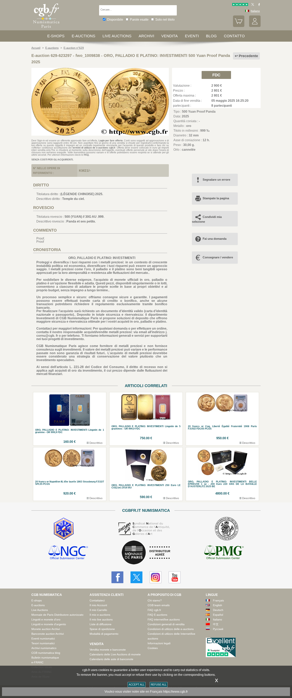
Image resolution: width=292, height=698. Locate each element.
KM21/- (85, 171)
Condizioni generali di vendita (166, 624)
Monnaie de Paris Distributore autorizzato (57, 614)
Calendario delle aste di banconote (111, 659)
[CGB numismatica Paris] (46, 28)
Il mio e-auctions (100, 614)
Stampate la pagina (216, 198)
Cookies (153, 648)
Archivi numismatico (43, 648)
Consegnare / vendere (218, 257)
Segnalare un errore (216, 179)
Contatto (234, 36)
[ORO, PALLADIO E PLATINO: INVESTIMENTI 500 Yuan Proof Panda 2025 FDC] (100, 134)
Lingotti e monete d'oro (45, 619)
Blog (211, 36)
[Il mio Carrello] (239, 26)
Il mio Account (98, 605)
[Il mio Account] (255, 26)
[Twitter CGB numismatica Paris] (136, 577)
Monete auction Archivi (45, 629)
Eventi (192, 36)
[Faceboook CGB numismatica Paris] (117, 577)
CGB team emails (159, 605)
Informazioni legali (159, 643)
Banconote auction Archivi (47, 633)
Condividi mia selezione (207, 219)
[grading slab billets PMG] (224, 553)
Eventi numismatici (43, 638)
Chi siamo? (155, 600)
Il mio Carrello (98, 610)
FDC (216, 75)
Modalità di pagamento (104, 633)
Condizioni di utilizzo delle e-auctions (171, 629)
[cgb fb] (258, 5)
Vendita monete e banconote (108, 649)
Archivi (146, 36)
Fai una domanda (214, 238)
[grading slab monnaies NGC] (68, 552)
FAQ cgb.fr (154, 610)
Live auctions (116, 36)
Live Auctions (39, 610)
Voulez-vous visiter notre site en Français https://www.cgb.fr (146, 691)
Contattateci (97, 600)
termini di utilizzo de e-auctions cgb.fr (94, 147)
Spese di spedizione (102, 629)
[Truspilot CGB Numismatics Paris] (240, 5)
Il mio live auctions (101, 619)
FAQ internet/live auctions (164, 619)
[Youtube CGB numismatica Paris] (175, 577)
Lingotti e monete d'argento (48, 624)
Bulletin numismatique (45, 657)
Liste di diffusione (100, 624)
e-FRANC (37, 662)
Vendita (169, 36)
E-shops (56, 36)
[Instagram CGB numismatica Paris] (155, 577)
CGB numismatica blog (45, 652)
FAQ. (86, 154)
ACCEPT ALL (136, 684)
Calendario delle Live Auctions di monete (115, 654)
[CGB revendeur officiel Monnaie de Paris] (146, 553)
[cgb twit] (252, 5)
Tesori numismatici (43, 643)
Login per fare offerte (111, 140)
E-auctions (83, 36)
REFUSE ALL (158, 684)
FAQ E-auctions (157, 614)
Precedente (248, 56)
